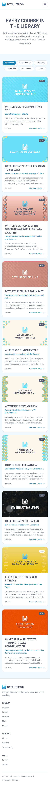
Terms (5, 764)
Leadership (11, 68)
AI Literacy (40, 62)
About (4, 738)
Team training (8, 747)
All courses (9, 62)
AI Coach (5, 716)
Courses (5, 707)
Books (5, 725)
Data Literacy (25, 62)
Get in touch (14, 780)
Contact (5, 742)
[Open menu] (45, 4)
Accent (40, 68)
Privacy (5, 760)
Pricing (5, 712)
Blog (4, 721)
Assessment (27, 68)
